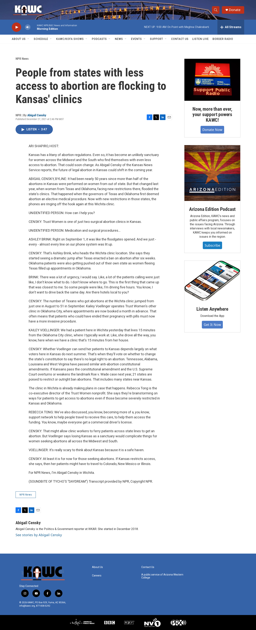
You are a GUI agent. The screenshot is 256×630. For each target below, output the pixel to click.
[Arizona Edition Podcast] (212, 173)
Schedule (41, 38)
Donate (234, 10)
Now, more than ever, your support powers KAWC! (212, 114)
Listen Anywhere (212, 309)
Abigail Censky (36, 115)
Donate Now (212, 129)
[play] (16, 27)
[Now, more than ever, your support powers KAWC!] (212, 80)
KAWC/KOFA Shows (70, 38)
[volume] (28, 27)
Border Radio (223, 38)
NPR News (22, 58)
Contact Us (180, 38)
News (119, 38)
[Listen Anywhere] (212, 281)
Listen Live (200, 38)
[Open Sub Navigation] (28, 38)
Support (156, 38)
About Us (19, 38)
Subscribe (212, 245)
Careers (96, 575)
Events (136, 38)
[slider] (33, 27)
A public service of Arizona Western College (162, 576)
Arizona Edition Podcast (212, 209)
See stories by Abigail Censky (39, 535)
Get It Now (212, 324)
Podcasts (99, 38)
